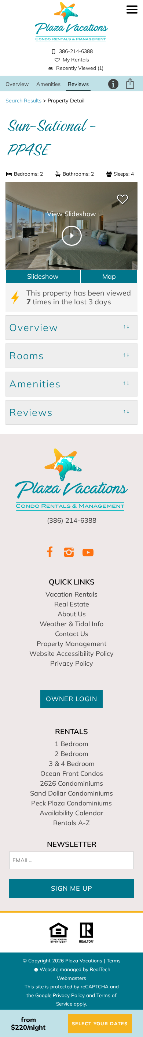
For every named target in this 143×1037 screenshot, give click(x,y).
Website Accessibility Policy (71, 653)
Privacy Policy (71, 663)
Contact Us (71, 634)
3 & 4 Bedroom (72, 763)
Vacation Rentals (71, 594)
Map (109, 276)
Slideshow (43, 276)
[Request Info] (113, 83)
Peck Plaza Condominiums (71, 803)
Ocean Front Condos (71, 773)
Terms (114, 960)
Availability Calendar (71, 813)
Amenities (48, 84)
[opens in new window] (49, 552)
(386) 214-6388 (71, 520)
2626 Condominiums (71, 783)
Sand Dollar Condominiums (71, 793)
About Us (72, 614)
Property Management (71, 643)
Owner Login (71, 699)
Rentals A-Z (71, 823)
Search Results (23, 100)
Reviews (78, 84)
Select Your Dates (100, 1023)
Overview (17, 84)
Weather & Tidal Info (71, 624)
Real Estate (71, 604)
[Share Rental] (130, 84)
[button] (132, 42)
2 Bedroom (71, 753)
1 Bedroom (71, 744)
